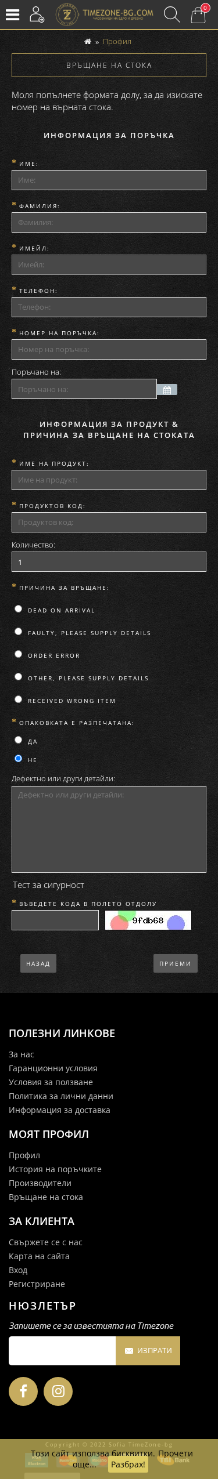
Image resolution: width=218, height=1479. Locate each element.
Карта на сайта (39, 1256)
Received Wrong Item (70, 701)
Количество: (33, 544)
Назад (38, 963)
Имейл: (34, 248)
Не (31, 760)
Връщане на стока (46, 1196)
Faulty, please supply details (88, 633)
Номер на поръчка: (59, 333)
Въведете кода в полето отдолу (88, 904)
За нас (21, 1054)
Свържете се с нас (46, 1242)
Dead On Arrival (60, 610)
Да (31, 741)
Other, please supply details (87, 678)
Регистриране (37, 1283)
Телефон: (38, 291)
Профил (117, 41)
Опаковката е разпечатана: (77, 723)
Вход (18, 1269)
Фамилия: (39, 206)
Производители (40, 1182)
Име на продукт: (54, 463)
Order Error (52, 655)
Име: (29, 164)
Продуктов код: (52, 506)
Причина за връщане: (64, 587)
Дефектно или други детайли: (63, 778)
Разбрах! (128, 1464)
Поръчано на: (36, 372)
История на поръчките (55, 1168)
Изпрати (154, 1350)
